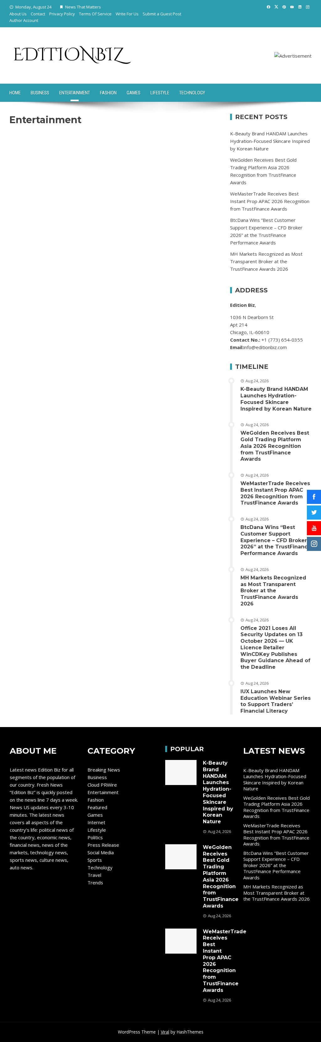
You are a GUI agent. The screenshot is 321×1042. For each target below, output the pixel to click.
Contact (38, 14)
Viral (165, 1032)
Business (40, 93)
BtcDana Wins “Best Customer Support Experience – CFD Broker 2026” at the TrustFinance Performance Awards (275, 540)
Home (15, 93)
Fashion (108, 93)
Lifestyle (159, 93)
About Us (18, 14)
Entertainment (74, 93)
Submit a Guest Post (162, 14)
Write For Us (127, 14)
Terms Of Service (95, 14)
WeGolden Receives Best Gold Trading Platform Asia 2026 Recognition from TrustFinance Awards (274, 446)
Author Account (23, 20)
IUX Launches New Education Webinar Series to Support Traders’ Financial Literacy (275, 701)
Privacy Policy (62, 14)
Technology (192, 93)
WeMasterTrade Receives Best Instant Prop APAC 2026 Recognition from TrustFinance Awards (269, 201)
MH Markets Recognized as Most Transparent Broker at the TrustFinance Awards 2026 (266, 261)
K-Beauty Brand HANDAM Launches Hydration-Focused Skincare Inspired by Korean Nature (270, 141)
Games (133, 93)
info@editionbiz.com (265, 347)
